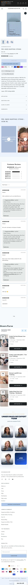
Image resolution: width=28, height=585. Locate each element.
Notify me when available (10, 63)
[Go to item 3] (12, 42)
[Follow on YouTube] (12, 479)
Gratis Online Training (6, 514)
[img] (5, 190)
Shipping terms (23, 578)
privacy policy (20, 559)
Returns (19, 578)
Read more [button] (6, 215)
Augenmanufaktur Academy (8, 512)
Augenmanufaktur (6, 46)
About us (3, 486)
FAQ (2, 493)
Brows (2, 534)
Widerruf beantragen (14, 504)
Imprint (3, 578)
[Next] (25, 330)
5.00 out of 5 (18, 167)
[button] (4, 56)
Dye (2, 539)
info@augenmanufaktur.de (10, 274)
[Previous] (22, 330)
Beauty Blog (4, 519)
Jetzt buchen (17, 348)
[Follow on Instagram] (5, 479)
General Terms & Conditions (14, 580)
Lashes (3, 531)
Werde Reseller (4, 524)
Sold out (14, 60)
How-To (3, 517)
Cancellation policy (13, 578)
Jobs (2, 488)
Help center (4, 498)
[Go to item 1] (3, 42)
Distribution (4, 495)
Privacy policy (7, 578)
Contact (3, 500)
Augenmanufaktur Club (6, 522)
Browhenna (4, 536)
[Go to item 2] (8, 42)
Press (2, 491)
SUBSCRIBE (14, 555)
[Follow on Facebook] (2, 479)
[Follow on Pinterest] (9, 479)
